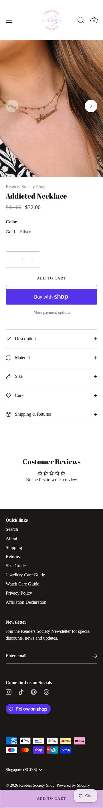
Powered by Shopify (73, 785)
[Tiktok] (21, 691)
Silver (25, 231)
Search (12, 529)
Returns (13, 556)
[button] (12, 106)
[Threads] (46, 691)
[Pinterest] (34, 691)
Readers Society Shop (25, 186)
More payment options (51, 312)
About (11, 538)
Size (18, 376)
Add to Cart (51, 798)
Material (22, 357)
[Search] (81, 21)
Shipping (14, 547)
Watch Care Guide (22, 583)
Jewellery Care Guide (25, 574)
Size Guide (16, 565)
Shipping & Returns (32, 414)
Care (18, 395)
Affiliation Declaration (26, 602)
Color (11, 221)
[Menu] (9, 20)
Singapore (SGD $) (21, 770)
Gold (10, 231)
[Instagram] (8, 691)
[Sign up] (94, 656)
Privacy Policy (19, 593)
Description (25, 338)
